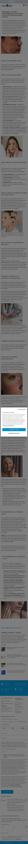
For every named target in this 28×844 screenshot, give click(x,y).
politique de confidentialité (8, 425)
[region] (14, 422)
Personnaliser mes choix (14, 433)
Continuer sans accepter (22, 409)
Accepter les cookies (14, 429)
